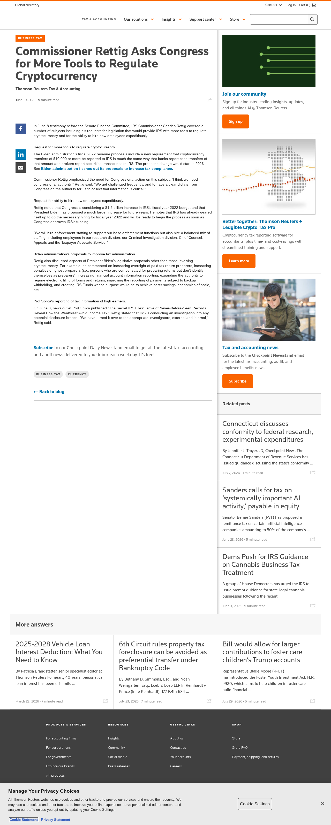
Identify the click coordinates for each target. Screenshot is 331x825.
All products (55, 775)
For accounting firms (61, 738)
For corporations (58, 747)
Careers (176, 766)
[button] (140, 19)
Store (236, 738)
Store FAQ (240, 747)
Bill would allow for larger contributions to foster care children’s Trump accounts (262, 651)
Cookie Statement (24, 820)
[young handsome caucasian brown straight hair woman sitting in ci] (268, 310)
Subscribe (43, 347)
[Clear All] (302, 19)
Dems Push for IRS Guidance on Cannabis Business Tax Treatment (265, 564)
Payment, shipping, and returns (255, 757)
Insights (114, 738)
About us (177, 738)
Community (116, 747)
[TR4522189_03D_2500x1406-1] (268, 61)
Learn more (239, 260)
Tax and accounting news (250, 347)
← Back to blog (49, 391)
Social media (117, 757)
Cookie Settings (255, 804)
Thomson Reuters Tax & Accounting (48, 88)
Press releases (119, 766)
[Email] (21, 167)
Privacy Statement (54, 820)
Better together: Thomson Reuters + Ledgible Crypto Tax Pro (262, 224)
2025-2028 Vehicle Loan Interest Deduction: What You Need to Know (59, 651)
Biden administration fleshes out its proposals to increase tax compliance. (107, 168)
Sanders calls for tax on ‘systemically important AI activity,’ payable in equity (261, 497)
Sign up (236, 121)
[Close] (322, 803)
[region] (165, 804)
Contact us (178, 747)
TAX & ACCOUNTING (99, 19)
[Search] (312, 19)
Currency (77, 374)
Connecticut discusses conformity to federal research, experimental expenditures (267, 431)
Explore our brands (60, 766)
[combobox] (284, 19)
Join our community (244, 94)
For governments (58, 757)
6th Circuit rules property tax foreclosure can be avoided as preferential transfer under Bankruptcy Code (163, 655)
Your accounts (180, 757)
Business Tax (30, 38)
